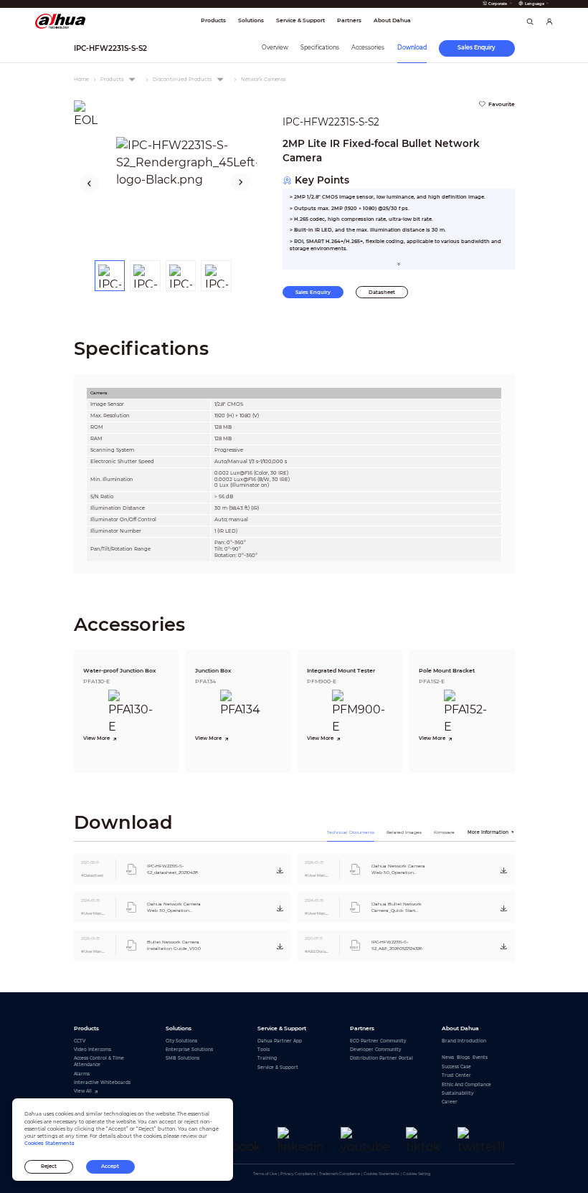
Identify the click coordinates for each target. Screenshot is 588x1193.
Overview (275, 47)
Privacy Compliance (298, 1173)
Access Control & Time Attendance (99, 1061)
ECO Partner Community (378, 1040)
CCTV (79, 1040)
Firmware (444, 832)
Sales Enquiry (313, 292)
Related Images (404, 832)
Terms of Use (265, 1173)
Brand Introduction (464, 1040)
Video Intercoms (92, 1049)
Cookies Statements (381, 1173)
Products (111, 79)
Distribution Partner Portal (381, 1057)
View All (83, 1090)
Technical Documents (350, 832)
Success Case (456, 1066)
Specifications (319, 47)
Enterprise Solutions (189, 1049)
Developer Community (375, 1049)
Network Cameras (263, 79)
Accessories (367, 47)
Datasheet (382, 292)
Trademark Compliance (339, 1173)
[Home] (60, 20)
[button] (89, 183)
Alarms (82, 1073)
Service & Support (277, 1067)
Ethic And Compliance (466, 1084)
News (448, 1057)
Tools (263, 1049)
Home (81, 79)
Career (449, 1101)
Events (480, 1057)
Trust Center (456, 1075)
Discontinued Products (182, 79)
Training (267, 1057)
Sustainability (457, 1092)
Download (412, 47)
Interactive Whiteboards (102, 1082)
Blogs (463, 1057)
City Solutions (181, 1040)
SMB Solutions (182, 1057)
